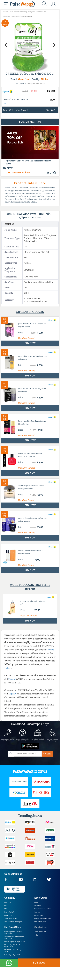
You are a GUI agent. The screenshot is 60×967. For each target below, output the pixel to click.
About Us (7, 902)
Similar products (30, 312)
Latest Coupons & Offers (42, 909)
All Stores (37, 905)
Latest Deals (38, 915)
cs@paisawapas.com (41, 935)
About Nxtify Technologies (13, 922)
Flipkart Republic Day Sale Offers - (13, 945)
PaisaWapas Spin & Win (12, 955)
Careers (37, 912)
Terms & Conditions (10, 918)
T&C (5, 104)
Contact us (40, 927)
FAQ (5, 909)
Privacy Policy (9, 915)
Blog (5, 905)
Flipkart (45, 79)
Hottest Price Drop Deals (42, 918)
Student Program (40, 922)
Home (36, 902)
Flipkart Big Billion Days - (14, 941)
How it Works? (9, 912)
